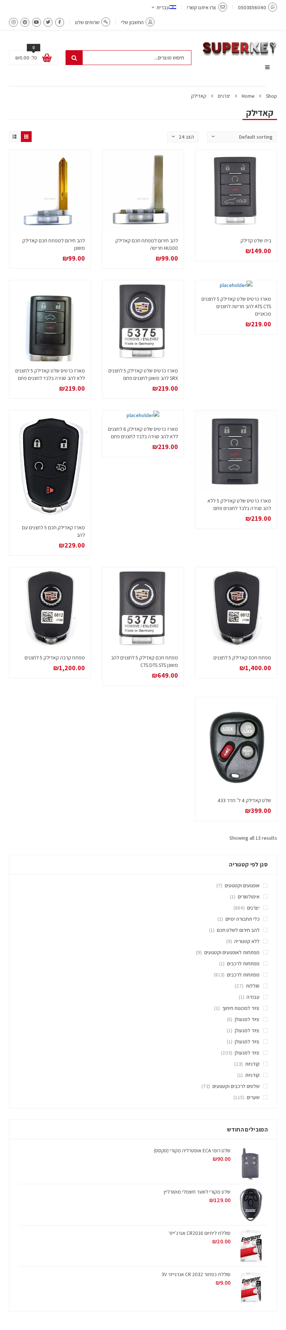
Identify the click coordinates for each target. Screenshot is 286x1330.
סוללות (253, 985)
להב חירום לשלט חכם (238, 930)
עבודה (253, 997)
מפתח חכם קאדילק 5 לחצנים (242, 657)
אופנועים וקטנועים (242, 885)
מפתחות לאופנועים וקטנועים (232, 952)
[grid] (26, 136)
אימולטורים (249, 896)
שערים (253, 1097)
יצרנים (224, 96)
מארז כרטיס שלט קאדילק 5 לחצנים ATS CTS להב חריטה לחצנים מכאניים (236, 306)
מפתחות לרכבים (243, 963)
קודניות (252, 1064)
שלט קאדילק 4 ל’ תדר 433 (244, 800)
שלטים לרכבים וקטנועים (236, 1086)
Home (248, 96)
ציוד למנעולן (247, 1019)
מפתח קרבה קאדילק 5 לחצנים (55, 657)
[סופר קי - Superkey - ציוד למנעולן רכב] (240, 49)
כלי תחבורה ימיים (242, 919)
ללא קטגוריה (247, 941)
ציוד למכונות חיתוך (241, 1008)
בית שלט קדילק (256, 240)
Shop (271, 96)
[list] (14, 136)
